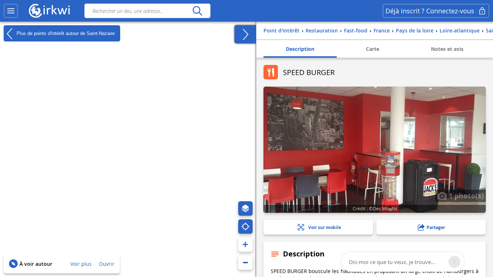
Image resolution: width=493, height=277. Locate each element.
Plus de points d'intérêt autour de (65, 33)
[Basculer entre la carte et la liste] (245, 34)
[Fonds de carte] (245, 208)
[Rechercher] (197, 11)
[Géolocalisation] (245, 226)
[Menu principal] (11, 11)
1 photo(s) (465, 195)
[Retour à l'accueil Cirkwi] (49, 11)
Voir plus (81, 263)
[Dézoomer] (245, 262)
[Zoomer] (245, 244)
